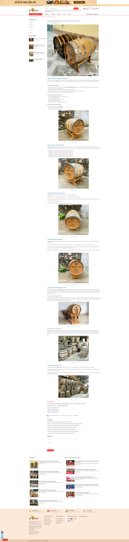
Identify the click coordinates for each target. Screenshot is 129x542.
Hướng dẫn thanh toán (59, 520)
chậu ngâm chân (69, 10)
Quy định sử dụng (47, 524)
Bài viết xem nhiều (32, 35)
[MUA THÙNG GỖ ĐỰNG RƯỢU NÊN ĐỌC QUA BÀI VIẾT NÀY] (34, 493)
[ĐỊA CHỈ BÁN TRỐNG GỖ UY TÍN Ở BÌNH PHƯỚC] (70, 494)
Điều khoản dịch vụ (59, 523)
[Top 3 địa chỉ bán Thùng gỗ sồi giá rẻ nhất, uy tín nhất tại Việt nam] (31, 60)
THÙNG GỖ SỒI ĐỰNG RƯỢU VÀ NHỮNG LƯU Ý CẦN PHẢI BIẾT (48, 500)
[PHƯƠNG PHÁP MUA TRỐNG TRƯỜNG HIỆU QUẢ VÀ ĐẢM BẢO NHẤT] (70, 471)
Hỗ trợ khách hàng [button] (59, 516)
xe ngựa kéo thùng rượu (76, 10)
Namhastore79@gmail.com (35, 532)
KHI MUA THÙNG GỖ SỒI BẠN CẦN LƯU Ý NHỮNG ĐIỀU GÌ (47, 481)
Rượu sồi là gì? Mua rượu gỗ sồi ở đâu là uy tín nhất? (59, 421)
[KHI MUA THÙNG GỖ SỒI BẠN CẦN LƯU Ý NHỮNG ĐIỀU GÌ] (34, 483)
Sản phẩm (92, 5)
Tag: (48, 415)
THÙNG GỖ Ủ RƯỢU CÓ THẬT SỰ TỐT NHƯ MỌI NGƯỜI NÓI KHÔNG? (49, 471)
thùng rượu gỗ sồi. (50, 11)
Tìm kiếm (76, 8)
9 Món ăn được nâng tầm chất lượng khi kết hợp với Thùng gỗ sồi (62, 429)
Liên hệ (99, 5)
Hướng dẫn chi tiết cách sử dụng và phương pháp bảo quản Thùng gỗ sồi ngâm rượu (39, 46)
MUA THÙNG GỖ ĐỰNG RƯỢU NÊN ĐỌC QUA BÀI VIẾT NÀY (47, 490)
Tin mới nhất (32, 457)
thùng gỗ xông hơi (57, 10)
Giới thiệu (88, 5)
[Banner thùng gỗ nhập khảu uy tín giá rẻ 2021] (48, 2)
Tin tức (96, 5)
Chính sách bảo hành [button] (48, 516)
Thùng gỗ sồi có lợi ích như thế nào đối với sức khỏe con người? (61, 433)
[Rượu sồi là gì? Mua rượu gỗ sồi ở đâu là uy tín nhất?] (31, 39)
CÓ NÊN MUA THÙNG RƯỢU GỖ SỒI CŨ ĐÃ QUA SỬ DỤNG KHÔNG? (49, 461)
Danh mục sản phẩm (35, 14)
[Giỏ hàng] (93, 9)
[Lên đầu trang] (127, 537)
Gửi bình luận (50, 450)
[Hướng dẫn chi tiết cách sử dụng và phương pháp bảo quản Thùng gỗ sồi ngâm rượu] (31, 46)
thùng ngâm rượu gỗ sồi (65, 415)
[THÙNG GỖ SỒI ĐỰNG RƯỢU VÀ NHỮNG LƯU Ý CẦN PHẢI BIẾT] (34, 502)
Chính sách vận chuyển (47, 520)
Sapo (47, 540)
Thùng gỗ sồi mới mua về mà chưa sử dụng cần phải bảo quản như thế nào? (64, 425)
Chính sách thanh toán (47, 521)
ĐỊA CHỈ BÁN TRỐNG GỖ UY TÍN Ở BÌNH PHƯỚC (82, 492)
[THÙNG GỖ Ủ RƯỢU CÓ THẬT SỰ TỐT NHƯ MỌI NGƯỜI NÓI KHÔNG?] (34, 474)
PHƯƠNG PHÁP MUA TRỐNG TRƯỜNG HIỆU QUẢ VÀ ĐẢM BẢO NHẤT (85, 469)
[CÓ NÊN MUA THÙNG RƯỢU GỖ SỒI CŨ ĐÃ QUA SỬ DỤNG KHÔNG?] (34, 464)
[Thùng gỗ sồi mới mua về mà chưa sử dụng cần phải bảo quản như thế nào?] (31, 54)
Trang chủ (84, 5)
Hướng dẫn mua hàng (59, 518)
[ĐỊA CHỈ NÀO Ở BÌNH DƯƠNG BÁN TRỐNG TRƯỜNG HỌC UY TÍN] (70, 478)
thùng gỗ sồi (52, 10)
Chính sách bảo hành (47, 523)
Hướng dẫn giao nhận (59, 521)
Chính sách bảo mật (47, 518)
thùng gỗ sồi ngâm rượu (57, 415)
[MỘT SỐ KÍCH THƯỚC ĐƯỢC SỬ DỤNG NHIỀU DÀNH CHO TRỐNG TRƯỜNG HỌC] (70, 486)
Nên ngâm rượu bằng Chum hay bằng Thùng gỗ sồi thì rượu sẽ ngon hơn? (63, 431)
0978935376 (40, 5)
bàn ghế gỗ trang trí (64, 10)
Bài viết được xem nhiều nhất (72, 457)
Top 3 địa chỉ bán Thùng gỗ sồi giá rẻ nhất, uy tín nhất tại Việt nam (62, 427)
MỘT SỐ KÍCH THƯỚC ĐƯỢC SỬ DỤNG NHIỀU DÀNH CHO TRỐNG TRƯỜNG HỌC (87, 484)
